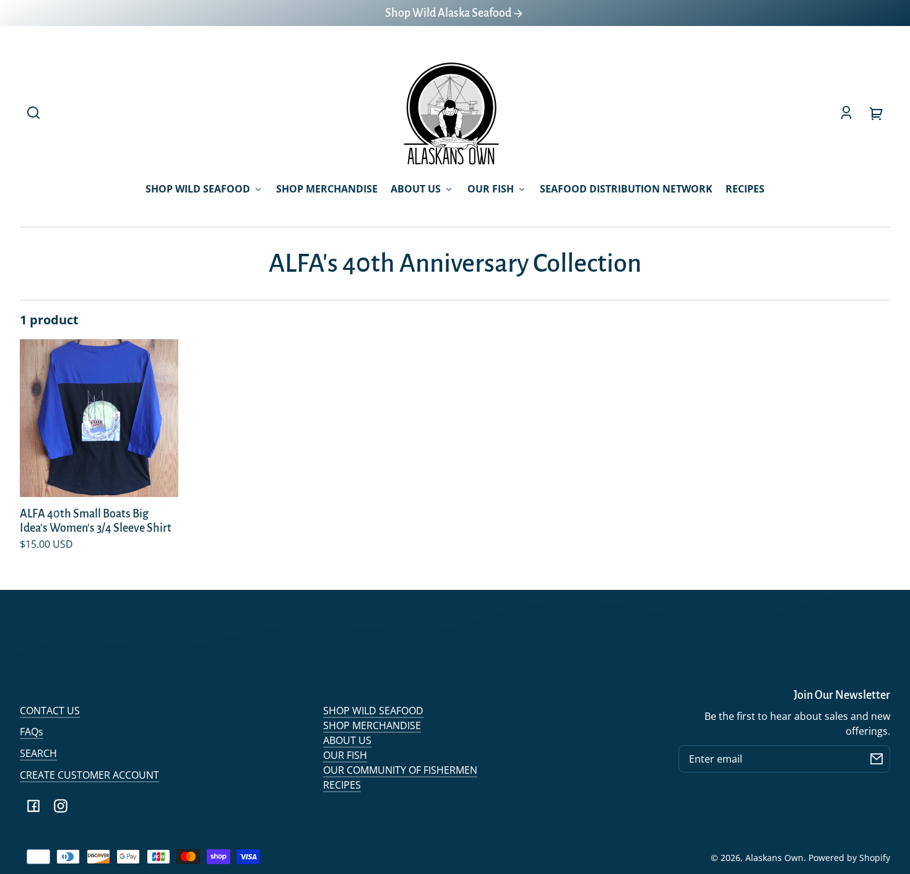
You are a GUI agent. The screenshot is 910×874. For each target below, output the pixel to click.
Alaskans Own (774, 857)
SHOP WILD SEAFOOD (373, 710)
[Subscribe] (876, 758)
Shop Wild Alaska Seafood (449, 13)
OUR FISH (345, 755)
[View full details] (99, 418)
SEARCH (38, 753)
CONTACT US (50, 710)
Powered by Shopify (849, 857)
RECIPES (342, 785)
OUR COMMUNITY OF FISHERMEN (400, 770)
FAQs (31, 731)
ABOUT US (347, 740)
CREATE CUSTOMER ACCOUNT (89, 775)
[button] (33, 112)
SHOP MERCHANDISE (372, 725)
